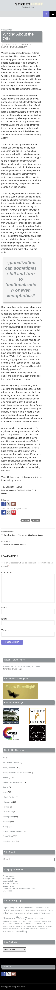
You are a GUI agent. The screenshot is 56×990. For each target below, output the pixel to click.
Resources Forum (10, 883)
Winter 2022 (34, 929)
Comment (6, 572)
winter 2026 (15, 932)
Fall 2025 (43, 910)
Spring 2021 (7, 921)
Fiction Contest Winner (12, 782)
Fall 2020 (6, 910)
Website (5, 630)
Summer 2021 (40, 924)
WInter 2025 (7, 932)
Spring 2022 (16, 921)
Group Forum (8, 886)
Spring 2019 (40, 918)
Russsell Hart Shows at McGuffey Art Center (22, 666)
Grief (11, 913)
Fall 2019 (45, 908)
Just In (5, 787)
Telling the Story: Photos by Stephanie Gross (22, 533)
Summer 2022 (7, 926)
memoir (40, 913)
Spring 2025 (36, 921)
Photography (8, 817)
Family (50, 910)
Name (5, 607)
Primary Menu (52, 14)
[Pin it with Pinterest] (13, 512)
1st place (6, 908)
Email (4, 619)
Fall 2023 (28, 910)
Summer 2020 (29, 924)
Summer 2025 (40, 926)
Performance (8, 876)
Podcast (6, 821)
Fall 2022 (20, 910)
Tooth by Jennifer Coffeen (13, 543)
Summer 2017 (46, 921)
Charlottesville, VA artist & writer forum (19, 888)
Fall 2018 (38, 908)
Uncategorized (9, 841)
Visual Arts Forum (10, 881)
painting (49, 913)
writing (36, 520)
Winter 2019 (7, 929)
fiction (6, 913)
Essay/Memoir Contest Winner (16, 772)
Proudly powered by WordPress (13, 987)
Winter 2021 (25, 929)
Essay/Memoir (9, 768)
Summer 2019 (18, 924)
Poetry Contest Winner (12, 831)
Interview (8, 802)
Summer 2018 (7, 924)
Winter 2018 (49, 926)
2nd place (13, 908)
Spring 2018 (31, 918)
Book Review (9, 797)
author (25, 520)
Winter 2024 (44, 929)
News (5, 792)
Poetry (5, 826)
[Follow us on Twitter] (8, 504)
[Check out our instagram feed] (13, 504)
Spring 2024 (26, 921)
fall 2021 (13, 910)
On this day (8, 812)
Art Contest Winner (11, 763)
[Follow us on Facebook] (3, 504)
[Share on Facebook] (3, 512)
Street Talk (6, 30)
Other (6, 807)
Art (4, 758)
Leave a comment (19, 47)
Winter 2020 (15, 929)
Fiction (5, 777)
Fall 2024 (36, 910)
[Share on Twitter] (8, 512)
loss (34, 913)
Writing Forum (9, 878)
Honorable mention (22, 913)
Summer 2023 (18, 926)
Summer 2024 (29, 926)
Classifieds (7, 891)
